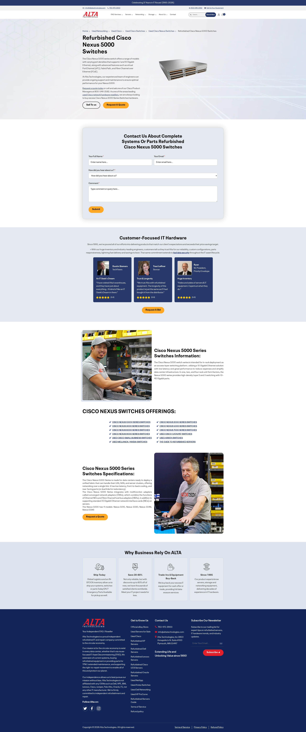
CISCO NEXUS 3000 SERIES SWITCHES (131, 426)
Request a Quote (95, 517)
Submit (96, 209)
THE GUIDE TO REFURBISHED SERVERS (178, 442)
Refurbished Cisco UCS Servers (139, 666)
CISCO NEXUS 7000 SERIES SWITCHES (178, 430)
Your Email (159, 156)
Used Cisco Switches (135, 31)
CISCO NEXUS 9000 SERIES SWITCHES (131, 434)
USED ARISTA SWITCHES (171, 438)
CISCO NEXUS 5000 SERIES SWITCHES (178, 426)
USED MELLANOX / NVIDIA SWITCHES (129, 442)
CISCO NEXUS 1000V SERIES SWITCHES (131, 422)
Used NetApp (137, 680)
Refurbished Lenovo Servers (140, 658)
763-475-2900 (165, 627)
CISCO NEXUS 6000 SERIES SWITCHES (131, 430)
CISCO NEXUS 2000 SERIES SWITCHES (178, 422)
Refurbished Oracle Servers (140, 674)
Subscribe (212, 652)
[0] (223, 15)
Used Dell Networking (140, 690)
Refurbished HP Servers (138, 642)
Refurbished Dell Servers (138, 650)
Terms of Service (138, 707)
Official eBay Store (139, 627)
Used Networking (100, 31)
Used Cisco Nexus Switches (162, 31)
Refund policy (137, 712)
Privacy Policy (200, 727)
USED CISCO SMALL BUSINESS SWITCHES (132, 438)
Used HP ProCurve (139, 694)
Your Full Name (96, 156)
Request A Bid (153, 310)
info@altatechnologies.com (171, 632)
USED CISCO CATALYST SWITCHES (176, 434)
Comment (94, 183)
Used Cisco (116, 31)
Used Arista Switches (140, 685)
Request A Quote (116, 105)
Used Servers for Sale (140, 632)
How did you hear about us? (102, 170)
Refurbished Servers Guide (140, 700)
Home (85, 31)
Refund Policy (217, 727)
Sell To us (91, 105)
